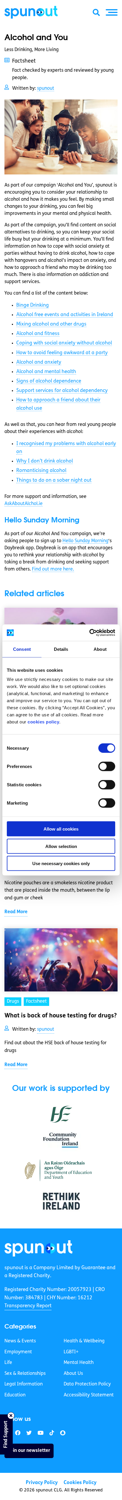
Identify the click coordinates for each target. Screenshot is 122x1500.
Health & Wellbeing (84, 1341)
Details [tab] (61, 648)
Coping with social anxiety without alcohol (64, 343)
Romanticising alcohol (41, 470)
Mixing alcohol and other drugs (51, 324)
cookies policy (43, 721)
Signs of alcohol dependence (48, 381)
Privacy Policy (42, 1482)
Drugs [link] (13, 1001)
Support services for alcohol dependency (62, 390)
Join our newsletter (29, 1450)
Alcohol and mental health (46, 371)
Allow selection (61, 846)
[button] (112, 12)
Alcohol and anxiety (38, 362)
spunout (45, 88)
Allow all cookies (61, 828)
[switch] (106, 766)
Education (14, 1395)
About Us (73, 1373)
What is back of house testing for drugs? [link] (60, 1016)
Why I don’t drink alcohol (44, 461)
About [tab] (100, 648)
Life (8, 1362)
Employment (18, 1351)
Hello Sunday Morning (85, 541)
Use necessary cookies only (61, 863)
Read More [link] (16, 912)
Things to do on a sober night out (54, 480)
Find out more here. (53, 569)
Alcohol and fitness (38, 333)
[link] (38, 1248)
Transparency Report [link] (28, 1305)
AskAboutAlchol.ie (23, 503)
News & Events (20, 1341)
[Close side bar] (11, 1415)
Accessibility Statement (89, 1395)
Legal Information (23, 1384)
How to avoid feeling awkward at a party (62, 352)
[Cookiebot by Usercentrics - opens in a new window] (89, 633)
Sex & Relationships (25, 1373)
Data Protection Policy (87, 1384)
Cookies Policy (80, 1482)
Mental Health (79, 1362)
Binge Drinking (32, 305)
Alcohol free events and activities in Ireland (64, 314)
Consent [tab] (22, 648)
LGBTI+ (71, 1351)
